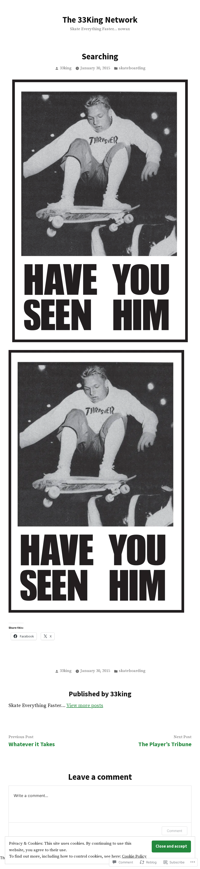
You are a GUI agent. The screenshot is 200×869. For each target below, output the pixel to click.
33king (65, 68)
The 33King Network (100, 19)
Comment (174, 831)
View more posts (84, 706)
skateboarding (132, 68)
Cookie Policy (134, 856)
